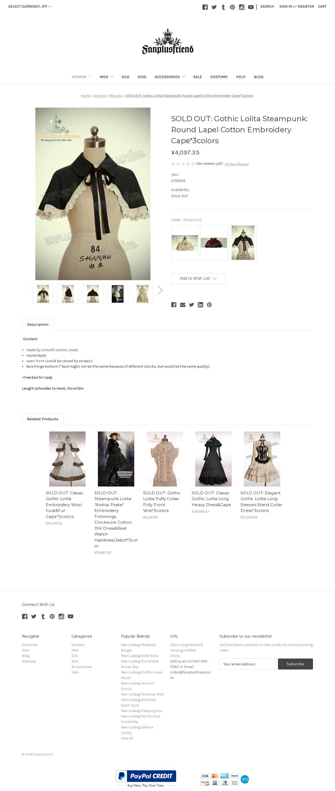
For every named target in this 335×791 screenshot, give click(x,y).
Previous (26, 290)
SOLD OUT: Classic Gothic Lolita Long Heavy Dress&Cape (211, 498)
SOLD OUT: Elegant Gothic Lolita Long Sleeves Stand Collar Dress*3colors (261, 501)
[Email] (182, 304)
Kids (142, 76)
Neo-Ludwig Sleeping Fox (141, 711)
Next (160, 290)
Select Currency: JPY (28, 6)
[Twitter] (214, 7)
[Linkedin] (200, 304)
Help (240, 76)
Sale (197, 76)
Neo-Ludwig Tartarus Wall (142, 694)
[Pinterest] (232, 7)
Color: (186, 220)
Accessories (167, 76)
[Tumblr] (223, 7)
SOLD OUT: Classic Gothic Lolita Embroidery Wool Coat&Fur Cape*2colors (64, 504)
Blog (258, 76)
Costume (219, 76)
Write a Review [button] (237, 164)
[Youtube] (251, 7)
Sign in (286, 6)
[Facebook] (205, 7)
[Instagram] (241, 7)
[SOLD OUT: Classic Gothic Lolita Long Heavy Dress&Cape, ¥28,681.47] (213, 459)
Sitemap (29, 661)
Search (267, 6)
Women (79, 76)
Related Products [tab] (42, 419)
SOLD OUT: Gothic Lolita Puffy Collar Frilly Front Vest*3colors (162, 501)
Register (306, 6)
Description (37, 324)
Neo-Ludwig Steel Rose (140, 656)
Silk (125, 76)
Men (104, 76)
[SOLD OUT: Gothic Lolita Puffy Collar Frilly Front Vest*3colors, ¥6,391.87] (165, 459)
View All (127, 738)
